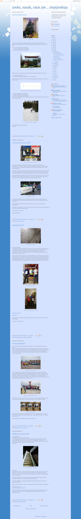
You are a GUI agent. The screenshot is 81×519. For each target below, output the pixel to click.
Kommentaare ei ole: (32, 136)
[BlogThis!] (39, 136)
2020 (54, 45)
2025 (54, 37)
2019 (54, 47)
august (55, 66)
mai (54, 71)
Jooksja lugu (14, 315)
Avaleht (30, 505)
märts (55, 74)
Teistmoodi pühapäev (19, 343)
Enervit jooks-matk (18, 427)
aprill (55, 73)
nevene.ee (17, 416)
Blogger (44, 516)
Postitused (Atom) (32, 508)
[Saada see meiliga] (38, 136)
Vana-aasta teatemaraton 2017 (21, 143)
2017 (54, 50)
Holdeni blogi (55, 94)
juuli (54, 68)
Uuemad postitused (16, 505)
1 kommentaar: (31, 335)
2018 (54, 48)
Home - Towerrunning (57, 117)
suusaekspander (25, 427)
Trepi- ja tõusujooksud (56, 107)
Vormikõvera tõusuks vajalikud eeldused (59, 104)
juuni (55, 69)
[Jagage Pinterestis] (42, 136)
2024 (54, 39)
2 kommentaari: (31, 425)
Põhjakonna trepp (18, 501)
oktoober (55, 63)
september (56, 65)
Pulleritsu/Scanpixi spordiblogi (59, 85)
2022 (54, 42)
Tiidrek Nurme (55, 98)
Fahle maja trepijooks (19, 337)
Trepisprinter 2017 (18, 225)
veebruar (55, 76)
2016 (54, 79)
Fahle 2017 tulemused (16, 313)
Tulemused (14, 443)
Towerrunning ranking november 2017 (19, 487)
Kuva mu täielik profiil (55, 25)
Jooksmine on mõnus (57, 103)
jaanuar (55, 77)
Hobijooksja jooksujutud (57, 109)
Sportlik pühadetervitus (19, 15)
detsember (56, 51)
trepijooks (25, 337)
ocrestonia (55, 113)
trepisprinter (29, 337)
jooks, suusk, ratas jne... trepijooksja (40, 7)
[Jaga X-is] (40, 136)
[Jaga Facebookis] (41, 136)
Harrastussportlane (56, 24)
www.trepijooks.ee (56, 106)
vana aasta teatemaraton (19, 221)
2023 (54, 40)
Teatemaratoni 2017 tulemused (18, 210)
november (55, 61)
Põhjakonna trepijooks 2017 (20, 434)
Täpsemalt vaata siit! (16, 492)
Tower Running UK (56, 90)
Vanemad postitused (44, 505)
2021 (54, 44)
